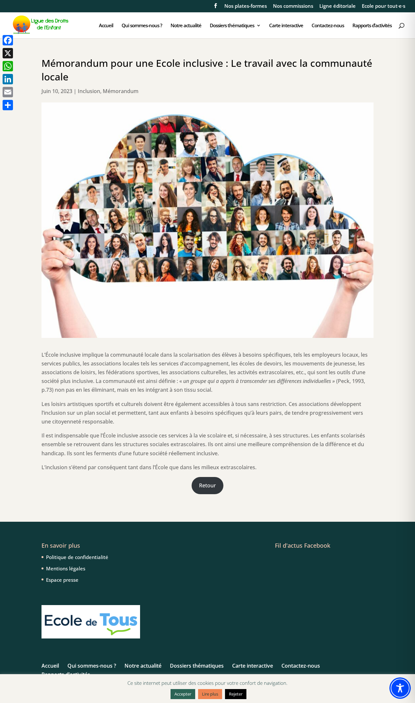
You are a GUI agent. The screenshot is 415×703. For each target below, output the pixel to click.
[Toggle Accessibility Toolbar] (400, 688)
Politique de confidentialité (77, 557)
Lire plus (210, 694)
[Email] (7, 92)
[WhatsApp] (7, 66)
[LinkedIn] (7, 79)
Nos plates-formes (245, 6)
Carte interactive (286, 26)
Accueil (106, 26)
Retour (207, 485)
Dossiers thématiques (232, 26)
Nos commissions (293, 6)
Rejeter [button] (236, 694)
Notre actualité (186, 26)
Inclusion (89, 91)
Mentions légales (65, 568)
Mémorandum (120, 91)
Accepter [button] (182, 694)
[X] (7, 53)
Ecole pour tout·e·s (383, 6)
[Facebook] (7, 40)
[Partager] (7, 105)
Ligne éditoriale (337, 6)
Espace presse (62, 580)
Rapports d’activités (372, 26)
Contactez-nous (328, 26)
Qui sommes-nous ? (142, 26)
